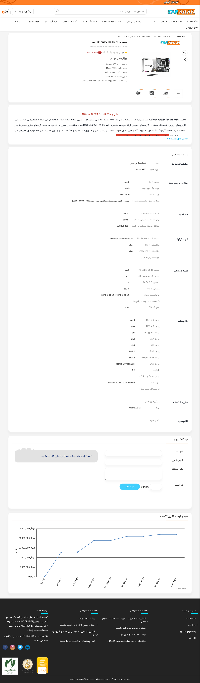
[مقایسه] (185, 59)
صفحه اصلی (192, 21)
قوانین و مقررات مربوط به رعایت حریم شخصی (125, 620)
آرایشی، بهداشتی (69, 21)
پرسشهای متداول (187, 631)
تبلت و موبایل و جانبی (111, 21)
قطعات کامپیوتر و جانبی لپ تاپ (138, 36)
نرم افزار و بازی (51, 21)
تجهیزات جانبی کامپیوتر (171, 21)
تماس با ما (191, 618)
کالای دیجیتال (192, 27)
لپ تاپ (152, 21)
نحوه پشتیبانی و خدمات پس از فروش (77, 641)
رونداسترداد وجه (88, 618)
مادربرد (120, 36)
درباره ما (192, 624)
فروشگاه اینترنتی (82, 679)
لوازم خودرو (34, 21)
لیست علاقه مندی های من (133, 634)
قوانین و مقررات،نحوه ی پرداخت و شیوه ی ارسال (75, 633)
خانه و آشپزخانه (90, 21)
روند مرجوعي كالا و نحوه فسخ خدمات (78, 624)
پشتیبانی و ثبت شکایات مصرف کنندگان (127, 641)
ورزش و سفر (18, 21)
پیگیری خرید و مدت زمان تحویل (130, 628)
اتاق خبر (192, 638)
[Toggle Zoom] (134, 42)
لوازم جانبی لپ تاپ (135, 21)
